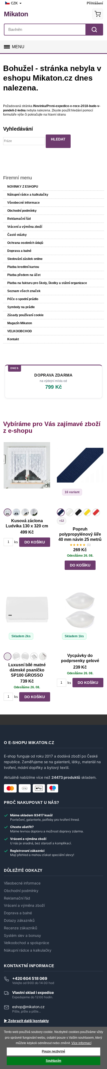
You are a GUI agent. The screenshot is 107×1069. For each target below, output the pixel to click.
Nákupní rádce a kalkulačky (27, 950)
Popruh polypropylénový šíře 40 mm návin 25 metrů (80, 534)
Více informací (81, 1043)
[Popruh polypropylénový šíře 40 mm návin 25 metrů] (80, 474)
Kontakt (13, 339)
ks (16, 542)
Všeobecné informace (23, 202)
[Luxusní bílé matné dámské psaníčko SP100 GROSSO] (27, 618)
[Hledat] (94, 30)
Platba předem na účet (24, 275)
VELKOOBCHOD (19, 331)
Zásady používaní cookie (25, 315)
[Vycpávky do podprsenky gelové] (80, 618)
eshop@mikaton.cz (28, 1006)
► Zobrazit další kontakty (26, 1021)
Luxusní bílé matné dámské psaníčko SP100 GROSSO (27, 670)
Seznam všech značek (24, 291)
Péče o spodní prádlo (22, 299)
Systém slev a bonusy (22, 935)
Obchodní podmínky (22, 211)
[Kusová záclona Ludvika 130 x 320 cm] (27, 474)
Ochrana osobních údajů (25, 243)
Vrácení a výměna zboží (24, 227)
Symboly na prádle (21, 307)
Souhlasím (53, 1061)
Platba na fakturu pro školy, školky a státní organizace (47, 283)
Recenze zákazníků (20, 928)
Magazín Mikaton (19, 323)
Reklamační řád (19, 219)
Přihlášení (95, 3)
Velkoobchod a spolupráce (26, 943)
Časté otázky (17, 235)
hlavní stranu (57, 114)
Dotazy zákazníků (19, 920)
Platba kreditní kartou (23, 267)
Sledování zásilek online (25, 259)
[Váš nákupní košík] (97, 14)
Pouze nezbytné (53, 1051)
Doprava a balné (19, 251)
